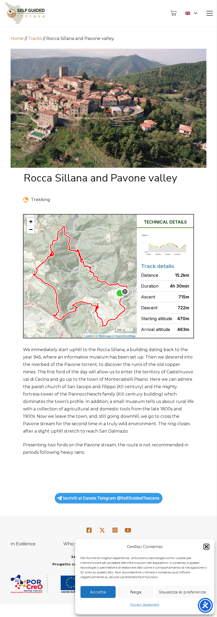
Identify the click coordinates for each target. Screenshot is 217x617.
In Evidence (23, 543)
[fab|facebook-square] (89, 530)
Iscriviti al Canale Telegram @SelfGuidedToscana (111, 498)
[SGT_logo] (24, 13)
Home (17, 38)
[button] (206, 546)
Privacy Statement (144, 604)
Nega (135, 592)
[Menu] (209, 13)
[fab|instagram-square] (115, 530)
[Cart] (173, 13)
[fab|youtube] (127, 530)
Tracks (35, 38)
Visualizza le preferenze (182, 592)
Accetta (98, 592)
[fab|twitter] (102, 530)
